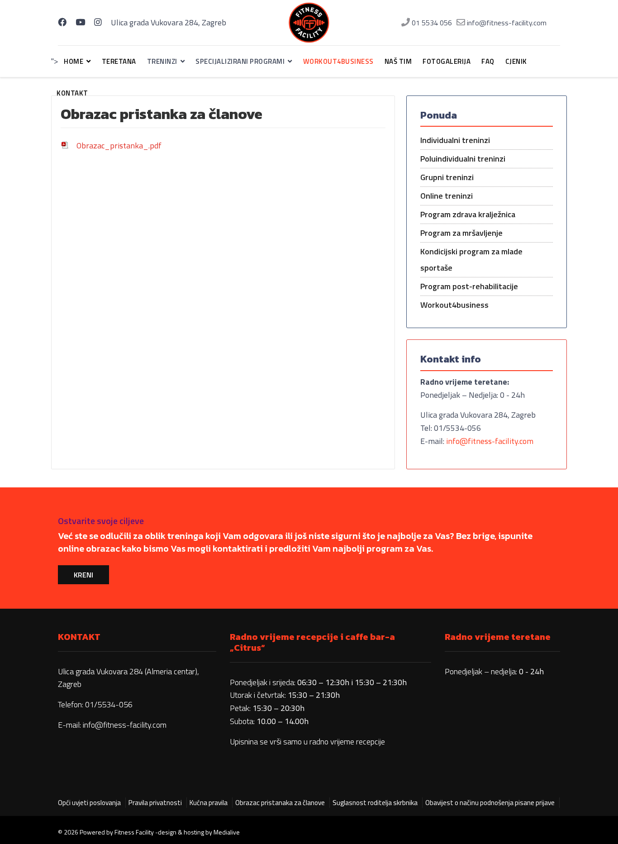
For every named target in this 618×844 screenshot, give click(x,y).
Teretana (119, 61)
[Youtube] (80, 22)
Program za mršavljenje (461, 233)
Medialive (227, 832)
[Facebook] (62, 22)
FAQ (487, 61)
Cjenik (516, 61)
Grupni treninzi (447, 177)
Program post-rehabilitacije (469, 286)
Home (73, 61)
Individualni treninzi (455, 140)
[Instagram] (98, 22)
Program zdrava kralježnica (467, 214)
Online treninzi (446, 196)
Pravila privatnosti (155, 802)
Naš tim (398, 61)
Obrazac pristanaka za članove (280, 802)
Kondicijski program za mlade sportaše (471, 259)
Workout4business (338, 61)
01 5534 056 (432, 22)
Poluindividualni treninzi (462, 159)
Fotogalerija (447, 61)
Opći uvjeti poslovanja (89, 802)
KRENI (83, 574)
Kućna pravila (209, 802)
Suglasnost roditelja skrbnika (375, 802)
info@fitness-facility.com (507, 22)
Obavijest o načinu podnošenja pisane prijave (490, 802)
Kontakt (72, 93)
